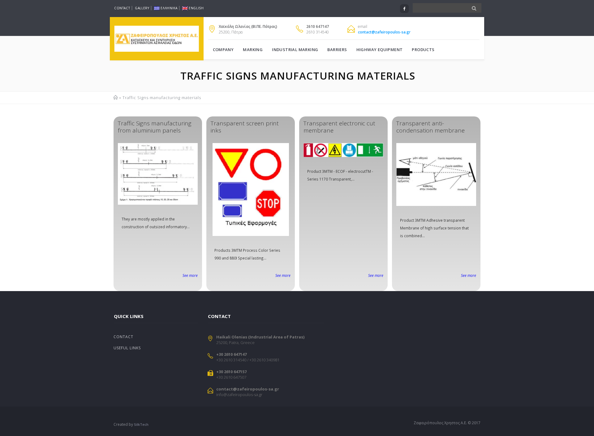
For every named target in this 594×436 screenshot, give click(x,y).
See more (190, 275)
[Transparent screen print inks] (251, 189)
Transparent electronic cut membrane (339, 126)
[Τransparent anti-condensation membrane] (436, 174)
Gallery (142, 8)
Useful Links (127, 348)
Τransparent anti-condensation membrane (430, 126)
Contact (122, 8)
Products (423, 49)
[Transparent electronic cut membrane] (343, 150)
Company (223, 49)
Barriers (337, 49)
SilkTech (141, 424)
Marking (253, 49)
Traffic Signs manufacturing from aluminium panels (155, 126)
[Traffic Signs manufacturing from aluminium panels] (158, 174)
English (196, 8)
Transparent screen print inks (245, 126)
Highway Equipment (379, 49)
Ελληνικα (169, 8)
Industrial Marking (295, 49)
